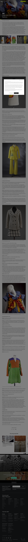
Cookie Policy (20, 87)
